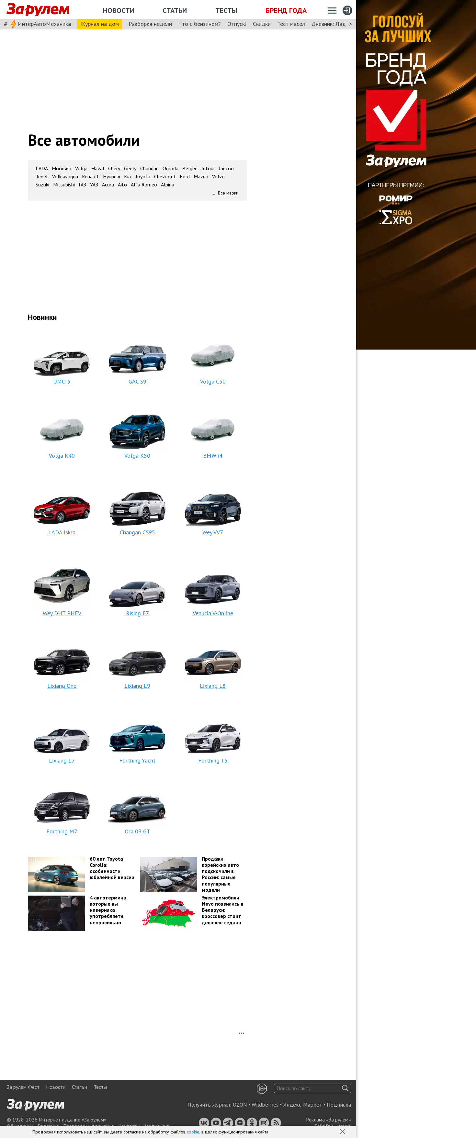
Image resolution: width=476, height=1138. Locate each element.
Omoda (170, 168)
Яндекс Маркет (302, 1104)
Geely (130, 168)
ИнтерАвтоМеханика (44, 24)
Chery (114, 168)
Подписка (339, 1104)
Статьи (175, 10)
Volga (81, 168)
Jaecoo (226, 168)
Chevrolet (165, 176)
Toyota (142, 176)
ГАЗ (82, 184)
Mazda (201, 176)
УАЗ (94, 184)
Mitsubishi (64, 184)
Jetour (208, 168)
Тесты (226, 10)
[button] (343, 1132)
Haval (97, 168)
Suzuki (42, 184)
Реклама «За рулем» (328, 1119)
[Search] (345, 1088)
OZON (240, 1104)
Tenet (42, 176)
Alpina (167, 184)
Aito (122, 184)
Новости (118, 10)
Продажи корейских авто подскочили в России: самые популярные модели (220, 874)
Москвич (61, 168)
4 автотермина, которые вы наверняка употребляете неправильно (109, 910)
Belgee (190, 168)
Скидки (262, 24)
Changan (149, 168)
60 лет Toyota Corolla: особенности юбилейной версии (112, 868)
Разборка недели (150, 24)
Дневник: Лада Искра (339, 24)
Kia (127, 176)
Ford (185, 176)
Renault (90, 176)
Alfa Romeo (144, 184)
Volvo (218, 176)
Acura (108, 184)
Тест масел (291, 24)
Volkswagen (65, 176)
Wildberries (265, 1104)
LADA (42, 168)
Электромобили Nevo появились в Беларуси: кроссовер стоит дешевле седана (223, 910)
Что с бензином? (199, 24)
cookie (193, 1132)
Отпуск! (236, 24)
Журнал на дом (100, 24)
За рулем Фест (23, 1087)
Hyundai (111, 176)
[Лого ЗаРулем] (37, 10)
